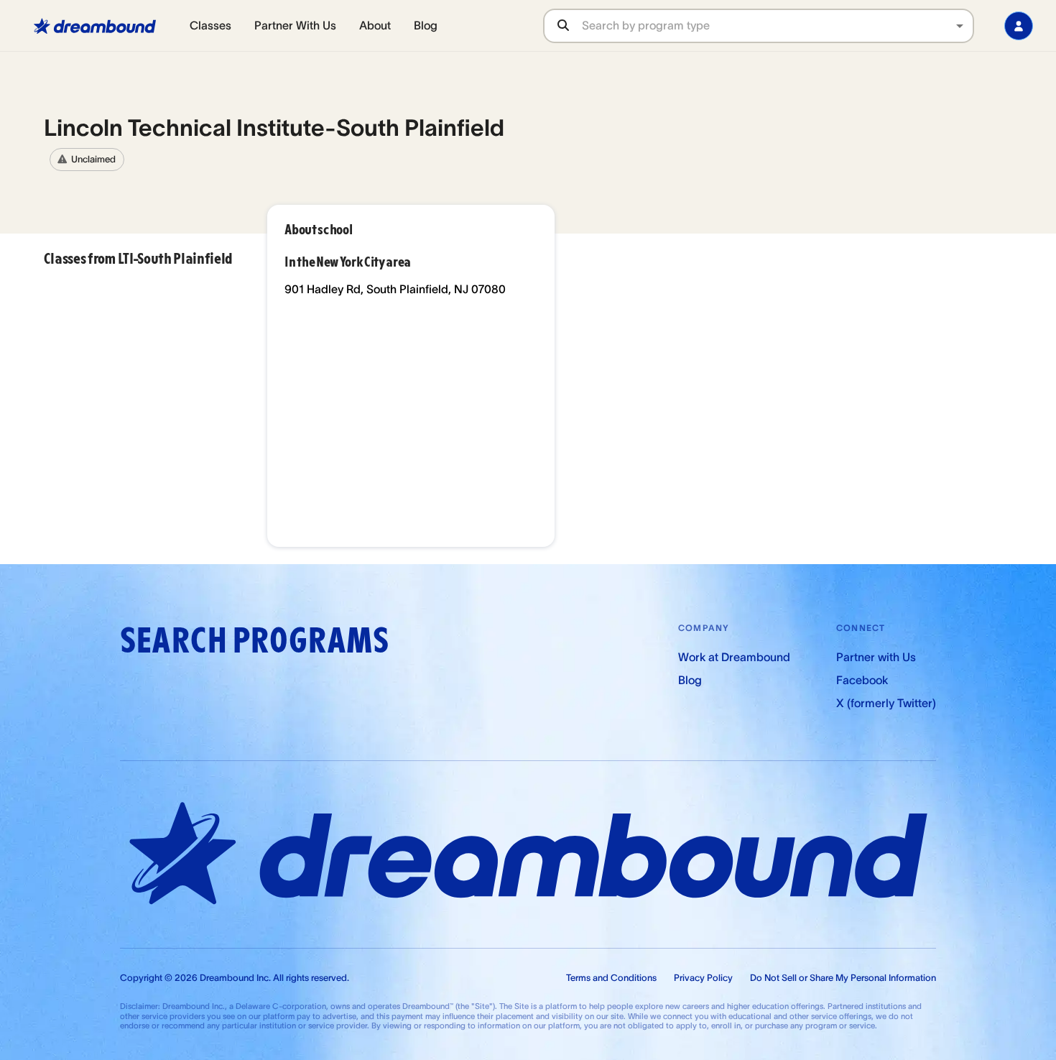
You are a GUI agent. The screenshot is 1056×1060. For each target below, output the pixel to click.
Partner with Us (876, 656)
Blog (425, 25)
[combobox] (777, 25)
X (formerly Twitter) (886, 702)
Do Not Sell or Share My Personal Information (843, 977)
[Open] (959, 26)
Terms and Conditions (611, 977)
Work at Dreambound (734, 656)
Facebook (862, 679)
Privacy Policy (703, 977)
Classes (210, 25)
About (375, 25)
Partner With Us (295, 25)
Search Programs (254, 641)
